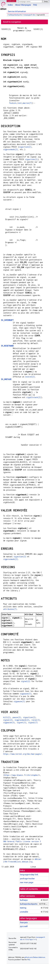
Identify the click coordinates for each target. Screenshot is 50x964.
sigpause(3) (25, 694)
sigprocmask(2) (10, 149)
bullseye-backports (15, 15)
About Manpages (23, 5)
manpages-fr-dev (29, 15)
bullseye (24, 900)
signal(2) (25, 681)
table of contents (29, 889)
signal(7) (33, 722)
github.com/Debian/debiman (34, 957)
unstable (24, 912)
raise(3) (35, 720)
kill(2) (7, 717)
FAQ (35, 5)
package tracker (27, 878)
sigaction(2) (25, 147)
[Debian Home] (3, 5)
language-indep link (29, 874)
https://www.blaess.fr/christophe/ (21, 775)
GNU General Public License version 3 (22, 841)
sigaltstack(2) (33, 397)
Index (10, 5)
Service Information (17, 11)
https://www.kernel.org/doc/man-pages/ (22, 754)
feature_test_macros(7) (20, 103)
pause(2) (17, 717)
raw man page (26, 882)
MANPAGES (11, 1)
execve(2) (30, 377)
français (24, 922)
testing (23, 908)
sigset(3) (21, 722)
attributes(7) (10, 609)
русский (24, 926)
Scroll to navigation (12, 22)
